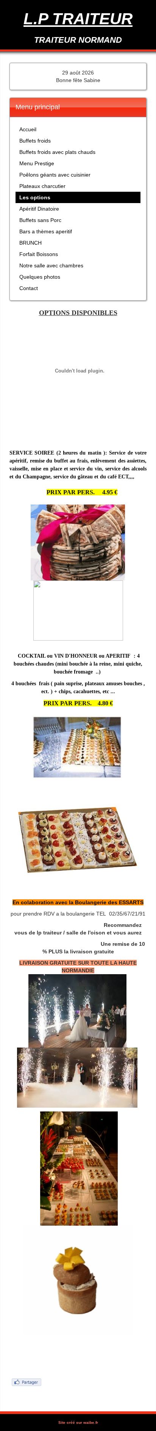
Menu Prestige (36, 163)
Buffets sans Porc (40, 220)
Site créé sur (78, 1422)
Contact (28, 288)
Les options (34, 197)
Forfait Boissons (38, 254)
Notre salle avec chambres (51, 265)
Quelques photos (39, 277)
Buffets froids (35, 141)
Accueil (27, 129)
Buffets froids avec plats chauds (57, 152)
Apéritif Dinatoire (39, 209)
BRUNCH (30, 243)
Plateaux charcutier (42, 186)
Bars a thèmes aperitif (45, 231)
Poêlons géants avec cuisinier (54, 175)
